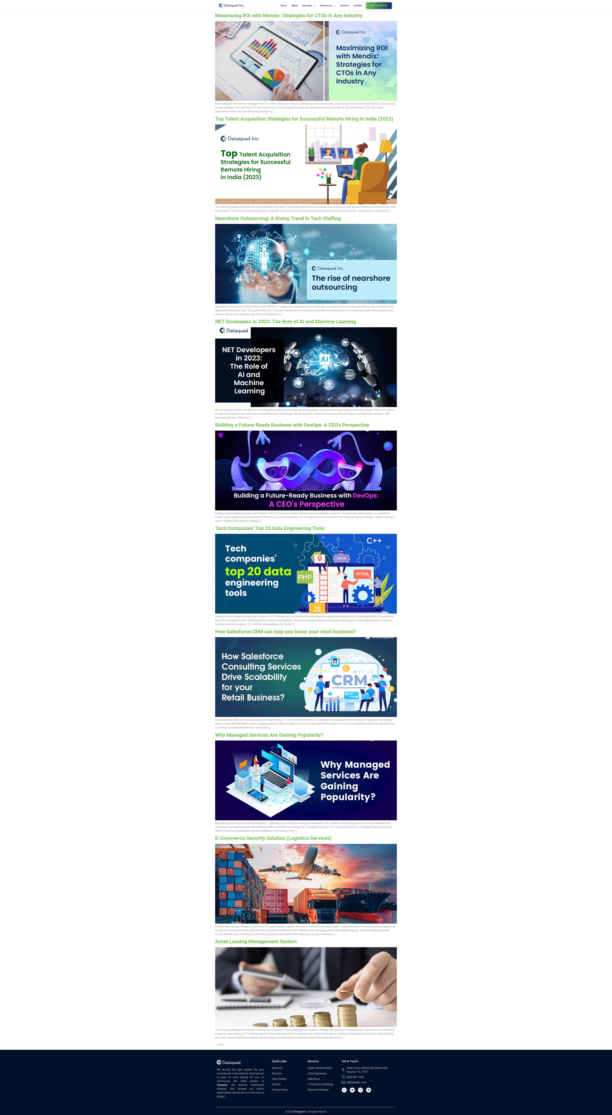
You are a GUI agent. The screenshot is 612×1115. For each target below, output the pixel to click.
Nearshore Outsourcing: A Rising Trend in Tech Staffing (278, 218)
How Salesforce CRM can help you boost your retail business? (285, 632)
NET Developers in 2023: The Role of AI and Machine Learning (285, 322)
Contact (358, 5)
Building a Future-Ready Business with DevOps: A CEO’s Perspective (292, 425)
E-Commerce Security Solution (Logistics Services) (273, 838)
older (219, 1044)
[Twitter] (352, 1090)
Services (307, 5)
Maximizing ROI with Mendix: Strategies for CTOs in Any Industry (288, 15)
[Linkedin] (368, 1090)
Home (283, 5)
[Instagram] (360, 1090)
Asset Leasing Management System (256, 941)
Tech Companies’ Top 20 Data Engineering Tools (270, 528)
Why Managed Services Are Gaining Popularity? (269, 735)
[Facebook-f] (344, 1090)
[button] (379, 5)
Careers (344, 5)
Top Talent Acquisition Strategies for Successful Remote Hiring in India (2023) (304, 119)
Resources (326, 5)
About (295, 5)
